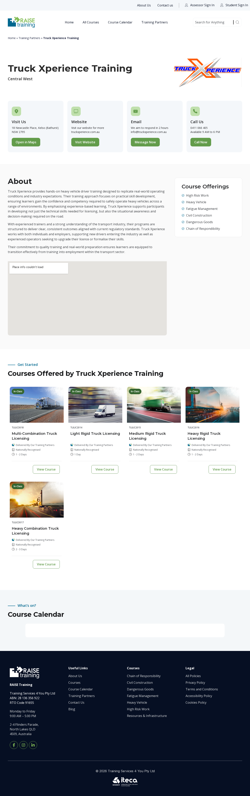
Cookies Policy (196, 702)
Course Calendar (120, 22)
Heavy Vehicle (137, 702)
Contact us (165, 5)
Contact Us (76, 702)
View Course (46, 469)
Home (69, 22)
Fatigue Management (142, 696)
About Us (144, 5)
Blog (71, 709)
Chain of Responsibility (144, 676)
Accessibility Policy (199, 696)
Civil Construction (140, 682)
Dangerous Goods (140, 689)
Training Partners (154, 22)
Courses (74, 682)
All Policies (193, 676)
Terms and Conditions (202, 689)
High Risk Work (138, 709)
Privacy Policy (195, 682)
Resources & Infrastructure (147, 716)
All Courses (91, 22)
